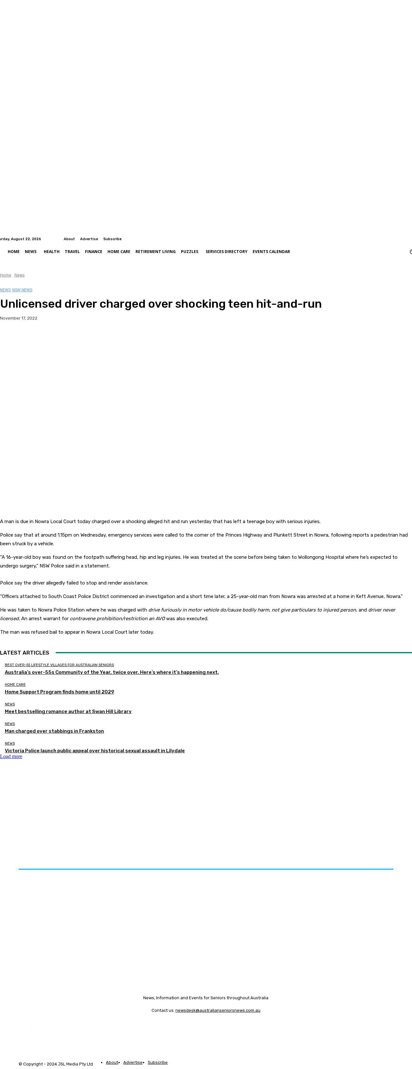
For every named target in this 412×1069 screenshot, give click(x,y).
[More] (127, 338)
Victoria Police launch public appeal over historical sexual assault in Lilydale (95, 751)
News (19, 275)
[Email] (80, 338)
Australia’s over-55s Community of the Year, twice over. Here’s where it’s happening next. (112, 672)
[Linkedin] (408, 239)
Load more (11, 756)
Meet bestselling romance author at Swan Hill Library (68, 711)
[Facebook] (400, 239)
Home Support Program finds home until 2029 (59, 692)
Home (5, 275)
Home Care (15, 684)
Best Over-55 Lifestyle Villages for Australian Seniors (59, 665)
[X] (33, 338)
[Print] (103, 338)
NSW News (22, 290)
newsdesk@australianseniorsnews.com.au (217, 1010)
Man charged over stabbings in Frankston (54, 731)
